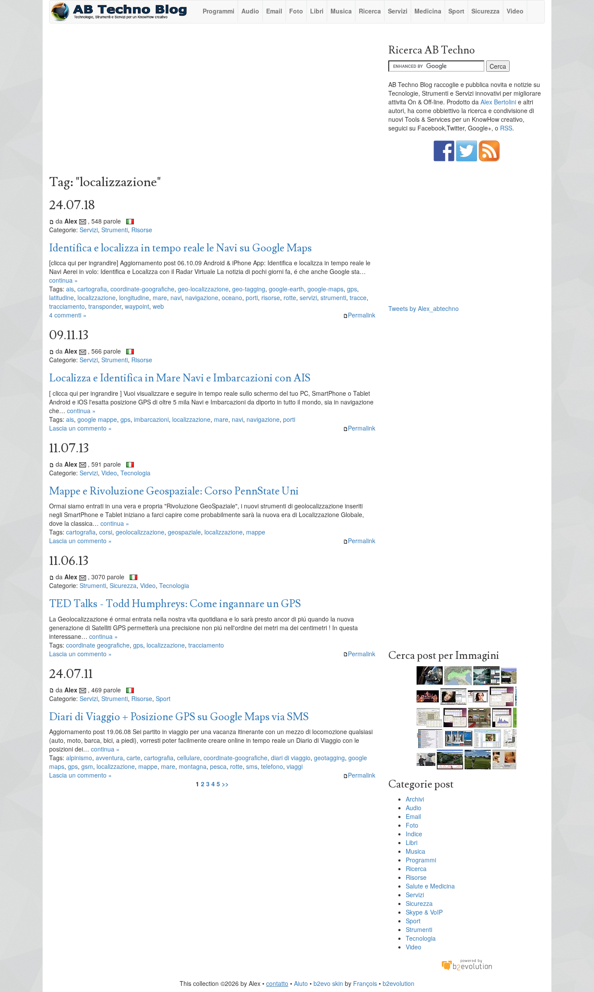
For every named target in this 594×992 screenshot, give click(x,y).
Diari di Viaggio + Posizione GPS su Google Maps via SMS (179, 717)
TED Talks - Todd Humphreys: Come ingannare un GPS (175, 604)
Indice (414, 833)
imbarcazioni (151, 419)
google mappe (97, 419)
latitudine (61, 297)
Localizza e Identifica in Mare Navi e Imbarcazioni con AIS (179, 378)
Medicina (427, 11)
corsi (105, 532)
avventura (109, 757)
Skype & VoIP (424, 912)
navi (176, 297)
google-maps (325, 288)
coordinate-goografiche (142, 288)
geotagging (329, 757)
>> (225, 783)
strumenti (333, 297)
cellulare (188, 757)
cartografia (92, 288)
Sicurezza (485, 11)
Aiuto (301, 983)
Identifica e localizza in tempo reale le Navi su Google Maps (180, 248)
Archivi (415, 799)
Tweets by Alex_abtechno (423, 308)
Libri (317, 11)
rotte (290, 297)
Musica (341, 11)
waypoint (137, 306)
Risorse (141, 229)
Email (274, 11)
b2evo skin (328, 983)
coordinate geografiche (98, 645)
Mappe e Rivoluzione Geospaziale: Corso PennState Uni (174, 491)
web (158, 306)
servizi (308, 297)
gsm (87, 766)
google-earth (286, 288)
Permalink (361, 315)
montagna (193, 766)
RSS (506, 128)
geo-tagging (248, 288)
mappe (255, 532)
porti (252, 297)
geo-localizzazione (203, 288)
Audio (250, 11)
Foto (296, 11)
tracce (358, 297)
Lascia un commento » (80, 428)
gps (352, 288)
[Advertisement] (212, 101)
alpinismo (79, 757)
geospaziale (184, 532)
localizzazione (96, 297)
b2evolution (398, 983)
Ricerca (370, 11)
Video (515, 11)
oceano (232, 297)
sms (251, 766)
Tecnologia (135, 472)
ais (70, 288)
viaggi (295, 766)
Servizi (397, 11)
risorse (270, 297)
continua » (63, 280)
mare (160, 297)
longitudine (134, 297)
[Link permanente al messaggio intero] (51, 221)
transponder (104, 306)
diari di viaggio (290, 757)
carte (133, 757)
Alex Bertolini (498, 101)
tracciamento (67, 306)
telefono (272, 766)
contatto (277, 983)
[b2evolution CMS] (466, 964)
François (365, 983)
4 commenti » (68, 315)
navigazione (201, 297)
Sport (456, 11)
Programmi (218, 11)
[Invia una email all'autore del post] (82, 221)
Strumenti (114, 229)
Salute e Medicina (430, 886)
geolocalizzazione (140, 532)
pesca (218, 766)
